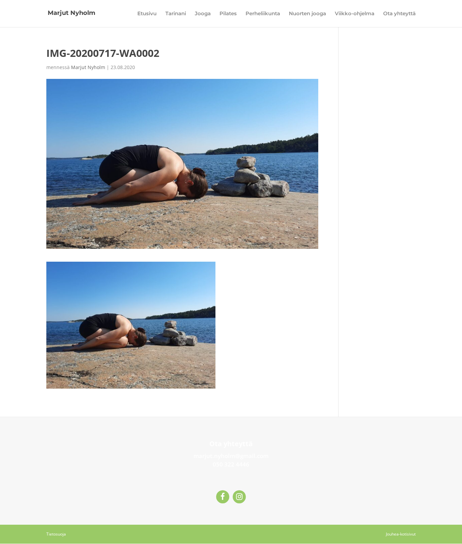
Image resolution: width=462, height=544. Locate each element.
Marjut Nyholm (88, 67)
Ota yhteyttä (399, 14)
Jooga (203, 14)
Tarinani (175, 14)
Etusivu (147, 14)
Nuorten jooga (307, 14)
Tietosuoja (56, 534)
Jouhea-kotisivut (401, 534)
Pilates (228, 14)
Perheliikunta (263, 14)
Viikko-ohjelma (354, 14)
